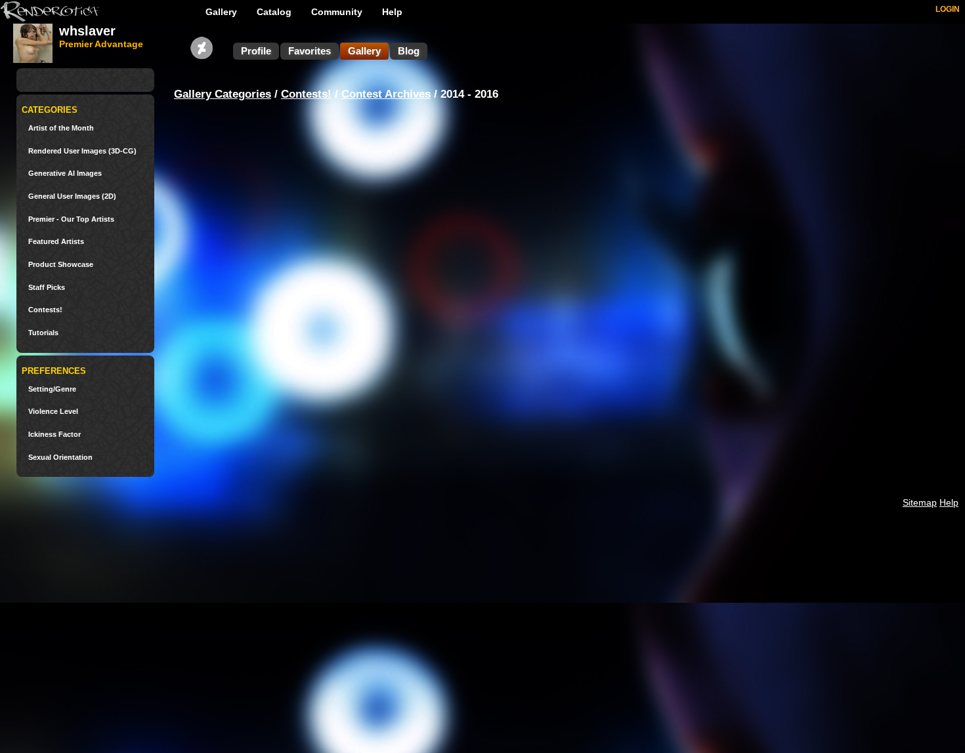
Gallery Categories (222, 94)
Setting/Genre (52, 389)
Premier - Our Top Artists (71, 219)
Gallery (221, 12)
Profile (256, 50)
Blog (408, 50)
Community (336, 12)
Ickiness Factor (54, 434)
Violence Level (53, 411)
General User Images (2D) (72, 196)
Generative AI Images (65, 173)
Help (392, 12)
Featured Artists (56, 241)
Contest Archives (386, 94)
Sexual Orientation (60, 457)
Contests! (45, 310)
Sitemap (920, 502)
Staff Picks (46, 287)
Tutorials (43, 332)
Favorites (309, 50)
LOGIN (947, 9)
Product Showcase (60, 264)
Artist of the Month (61, 128)
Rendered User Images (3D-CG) (82, 151)
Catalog (274, 12)
